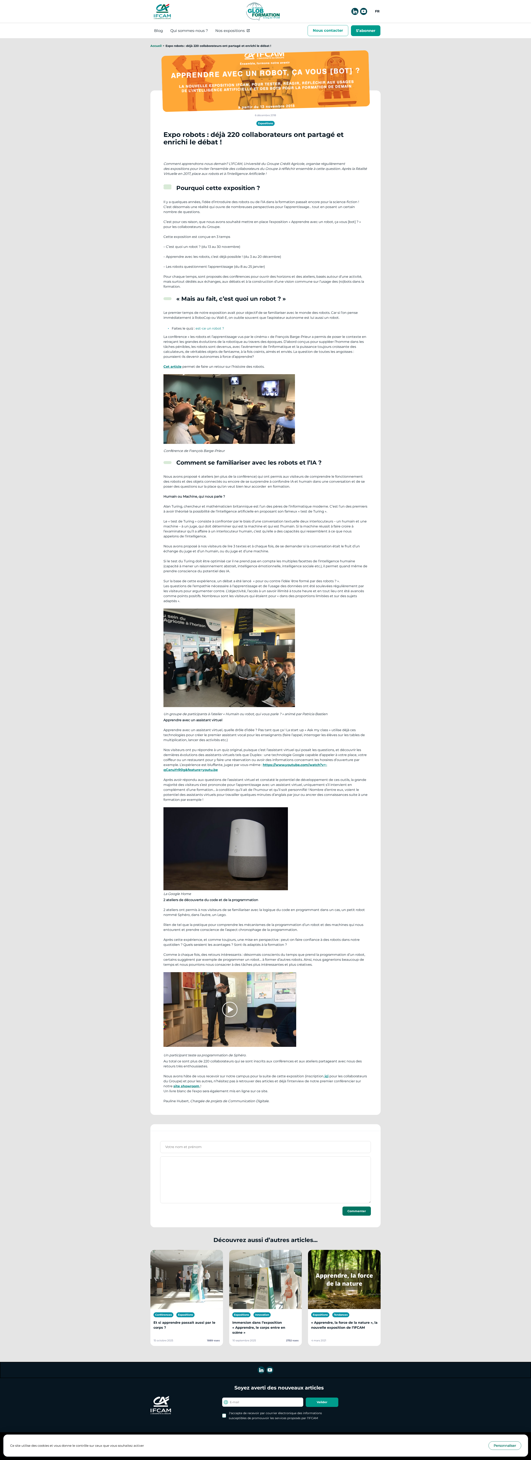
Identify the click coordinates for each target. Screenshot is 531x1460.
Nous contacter (328, 30)
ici (326, 1076)
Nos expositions (230, 30)
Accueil (156, 46)
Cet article (172, 367)
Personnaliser (505, 1446)
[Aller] (162, 11)
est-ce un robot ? (210, 328)
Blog (158, 30)
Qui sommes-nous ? (189, 30)
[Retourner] (262, 11)
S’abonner (365, 30)
